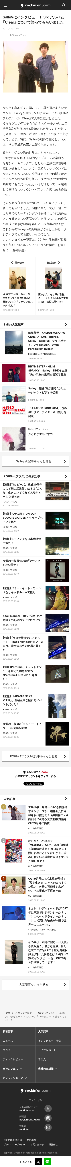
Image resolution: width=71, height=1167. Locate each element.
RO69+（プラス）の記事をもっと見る (34, 756)
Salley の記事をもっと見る (33, 461)
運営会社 (53, 1144)
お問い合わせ (37, 1144)
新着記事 (8, 1031)
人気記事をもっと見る (33, 984)
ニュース (8, 1040)
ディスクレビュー (13, 1059)
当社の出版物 (46, 1068)
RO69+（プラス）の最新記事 (22, 476)
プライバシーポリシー (14, 1144)
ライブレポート (47, 1050)
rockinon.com (36, 6)
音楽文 (42, 1059)
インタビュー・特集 (49, 1040)
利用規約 (31, 1139)
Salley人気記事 (14, 324)
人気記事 (9, 799)
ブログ (6, 1050)
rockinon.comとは (13, 1139)
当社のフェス (10, 1068)
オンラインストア (13, 1077)
